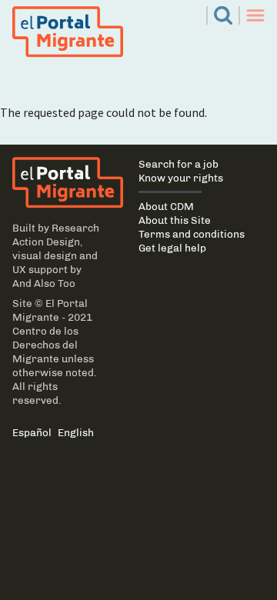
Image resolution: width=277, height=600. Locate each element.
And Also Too (43, 283)
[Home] (60, 182)
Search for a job (178, 164)
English (76, 432)
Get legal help (172, 248)
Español (32, 432)
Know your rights (180, 178)
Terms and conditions (191, 234)
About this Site (174, 220)
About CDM (166, 206)
